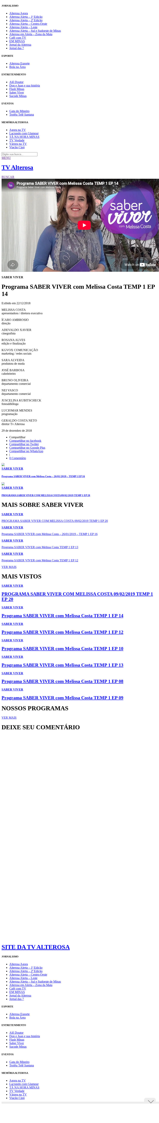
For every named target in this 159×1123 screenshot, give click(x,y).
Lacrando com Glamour (24, 133)
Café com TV (17, 37)
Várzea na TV (18, 143)
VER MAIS (9, 567)
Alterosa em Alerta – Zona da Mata (30, 34)
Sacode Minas (18, 96)
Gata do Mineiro (19, 111)
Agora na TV (17, 129)
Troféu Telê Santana (21, 114)
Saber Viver (16, 92)
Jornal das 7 (16, 48)
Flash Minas (16, 89)
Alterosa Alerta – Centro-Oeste (28, 23)
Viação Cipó (17, 147)
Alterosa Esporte (19, 63)
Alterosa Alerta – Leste (23, 27)
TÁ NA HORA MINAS (24, 136)
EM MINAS (17, 41)
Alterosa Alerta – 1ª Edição (25, 16)
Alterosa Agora (18, 13)
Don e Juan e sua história (24, 85)
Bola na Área (17, 67)
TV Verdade (16, 140)
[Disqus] (79, 786)
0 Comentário (17, 458)
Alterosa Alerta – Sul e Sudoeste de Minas (35, 30)
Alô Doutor (16, 82)
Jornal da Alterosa (20, 44)
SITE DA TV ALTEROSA (36, 946)
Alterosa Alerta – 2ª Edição (25, 20)
